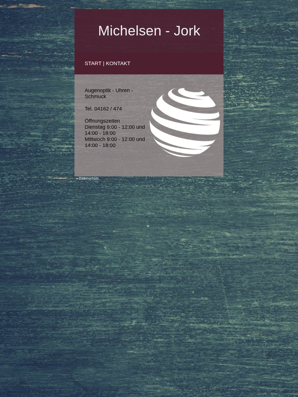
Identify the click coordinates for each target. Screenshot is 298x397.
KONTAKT (118, 63)
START (93, 63)
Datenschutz (89, 178)
